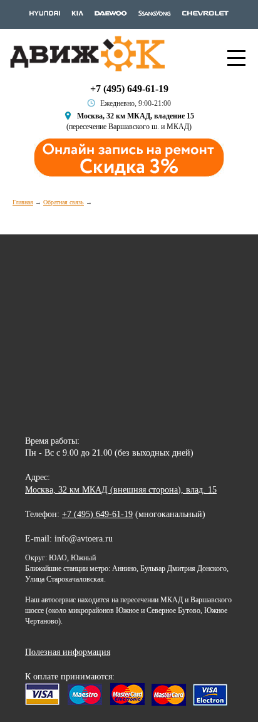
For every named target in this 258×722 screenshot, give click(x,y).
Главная (23, 202)
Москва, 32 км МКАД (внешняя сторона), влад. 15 (121, 489)
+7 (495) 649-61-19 (129, 88)
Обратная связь (63, 202)
